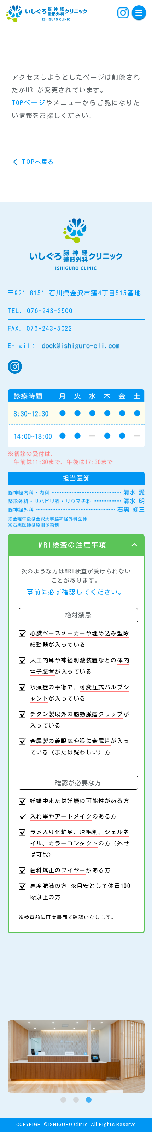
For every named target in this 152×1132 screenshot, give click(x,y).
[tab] (63, 1100)
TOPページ (29, 103)
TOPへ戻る (38, 161)
